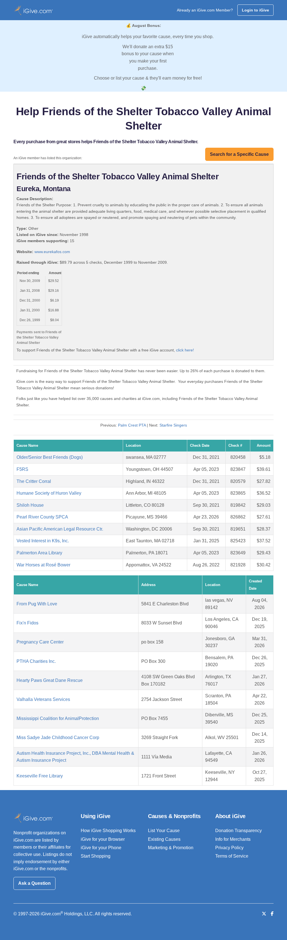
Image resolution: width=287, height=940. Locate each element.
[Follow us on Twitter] (264, 913)
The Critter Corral (34, 481)
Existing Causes (164, 839)
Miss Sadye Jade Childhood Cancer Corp (58, 737)
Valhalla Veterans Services (43, 699)
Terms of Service (231, 856)
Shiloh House (30, 505)
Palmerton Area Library (39, 552)
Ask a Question (34, 883)
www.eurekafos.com (52, 251)
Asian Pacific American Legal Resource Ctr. (60, 529)
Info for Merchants (233, 839)
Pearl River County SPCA (42, 517)
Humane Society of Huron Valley (49, 493)
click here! (185, 350)
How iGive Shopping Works (108, 830)
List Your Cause (164, 830)
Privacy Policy (229, 847)
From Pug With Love (37, 603)
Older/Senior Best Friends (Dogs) (50, 457)
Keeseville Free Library (40, 776)
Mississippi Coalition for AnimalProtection (58, 718)
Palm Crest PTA (132, 425)
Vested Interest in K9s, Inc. (43, 540)
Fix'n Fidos (27, 623)
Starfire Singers (173, 425)
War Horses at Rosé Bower (43, 564)
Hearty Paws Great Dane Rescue (50, 680)
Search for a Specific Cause (239, 154)
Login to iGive (255, 10)
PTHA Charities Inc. (36, 661)
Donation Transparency (238, 830)
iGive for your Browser (103, 839)
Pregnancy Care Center (40, 642)
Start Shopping (95, 856)
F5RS (22, 469)
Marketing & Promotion (170, 847)
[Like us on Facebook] (272, 913)
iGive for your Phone (101, 847)
